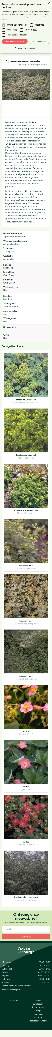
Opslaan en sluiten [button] (14, 41)
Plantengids (38, 1014)
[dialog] (26, 26)
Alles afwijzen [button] (39, 41)
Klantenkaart (38, 1007)
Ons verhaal (14, 1001)
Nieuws (38, 1001)
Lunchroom (38, 1004)
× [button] (49, 3)
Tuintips (38, 1011)
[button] (26, 48)
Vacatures (38, 1018)
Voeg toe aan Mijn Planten (34, 65)
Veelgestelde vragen (38, 1021)
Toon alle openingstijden (12, 990)
